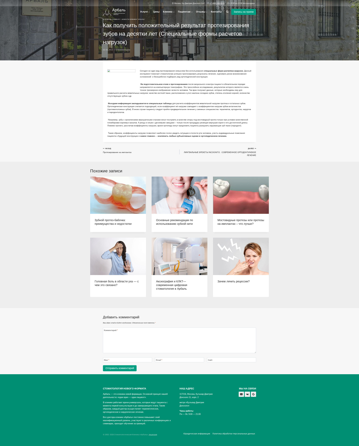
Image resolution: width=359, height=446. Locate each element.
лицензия (153, 434)
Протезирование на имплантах (117, 150)
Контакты (216, 12)
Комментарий (111, 330)
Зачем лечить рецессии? (234, 281)
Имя (106, 360)
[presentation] (118, 195)
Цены (156, 12)
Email (159, 360)
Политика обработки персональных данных (233, 433)
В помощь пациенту (111, 19)
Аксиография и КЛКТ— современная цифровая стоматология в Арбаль (171, 285)
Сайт (210, 360)
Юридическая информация (196, 433)
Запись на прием (244, 11)
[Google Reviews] (253, 394)
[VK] (247, 394)
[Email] (241, 394)
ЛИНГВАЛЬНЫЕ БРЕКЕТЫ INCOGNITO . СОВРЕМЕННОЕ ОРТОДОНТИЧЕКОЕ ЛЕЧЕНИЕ (220, 152)
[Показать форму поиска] (227, 11)
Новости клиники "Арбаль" (133, 19)
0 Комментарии (123, 50)
